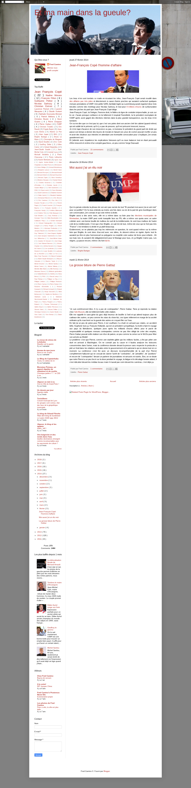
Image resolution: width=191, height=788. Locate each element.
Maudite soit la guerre (45, 344)
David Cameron (43, 192)
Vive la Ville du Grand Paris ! (48, 384)
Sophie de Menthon (52, 294)
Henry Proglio (49, 225)
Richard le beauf (48, 289)
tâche (107, 241)
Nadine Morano (54, 95)
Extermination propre (45, 697)
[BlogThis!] (111, 150)
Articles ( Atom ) (87, 386)
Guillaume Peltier (44, 101)
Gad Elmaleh (39, 215)
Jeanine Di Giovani (44, 241)
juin (41, 494)
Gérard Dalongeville (46, 223)
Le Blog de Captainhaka (47, 359)
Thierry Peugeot (47, 302)
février (42, 508)
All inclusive (58, 165)
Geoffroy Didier (45, 144)
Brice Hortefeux (57, 177)
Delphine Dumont (56, 192)
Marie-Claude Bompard (45, 258)
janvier (42, 527)
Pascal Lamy (54, 276)
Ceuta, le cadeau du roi (46, 361)
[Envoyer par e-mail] (108, 150)
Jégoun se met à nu (46, 382)
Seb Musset (79, 312)
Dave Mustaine (57, 190)
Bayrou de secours (44, 678)
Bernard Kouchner (56, 175)
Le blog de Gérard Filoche (48, 414)
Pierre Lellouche (55, 157)
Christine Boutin (42, 119)
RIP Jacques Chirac (44, 686)
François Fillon (49, 98)
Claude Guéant (55, 111)
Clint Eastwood (53, 187)
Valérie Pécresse (53, 307)
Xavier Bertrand (44, 160)
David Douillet (44, 142)
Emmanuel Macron (44, 198)
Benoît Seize (58, 170)
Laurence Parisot (42, 109)
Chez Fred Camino (45, 676)
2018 (39, 459)
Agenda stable (42, 392)
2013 (39, 532)
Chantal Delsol (57, 180)
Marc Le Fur (53, 253)
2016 (39, 466)
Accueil (113, 381)
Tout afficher (58, 449)
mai (41, 498)
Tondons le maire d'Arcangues (54, 583)
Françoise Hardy (40, 210)
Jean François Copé (85, 153)
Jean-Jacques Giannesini (46, 236)
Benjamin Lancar (44, 170)
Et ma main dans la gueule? (82, 12)
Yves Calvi (38, 314)
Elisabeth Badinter (56, 195)
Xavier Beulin (54, 312)
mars (41, 505)
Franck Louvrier (47, 205)
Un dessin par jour (45, 390)
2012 (39, 535)
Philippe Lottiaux (40, 281)
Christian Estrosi (44, 106)
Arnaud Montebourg (55, 167)
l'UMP (59, 124)
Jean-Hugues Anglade (55, 233)
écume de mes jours (46, 350)
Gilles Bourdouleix (53, 218)
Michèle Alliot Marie (40, 269)
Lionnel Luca (53, 152)
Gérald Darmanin (56, 220)
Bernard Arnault (57, 172)
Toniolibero (42, 398)
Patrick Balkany (48, 116)
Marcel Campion (56, 256)
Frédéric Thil (42, 213)
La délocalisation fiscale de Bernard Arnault (54, 562)
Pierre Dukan (54, 284)
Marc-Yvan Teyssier (41, 256)
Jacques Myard (39, 231)
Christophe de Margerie (53, 139)
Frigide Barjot (48, 129)
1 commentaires (96, 369)
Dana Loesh (45, 190)
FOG (51, 203)
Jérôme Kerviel (48, 246)
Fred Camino (55, 64)
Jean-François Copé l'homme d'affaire (95, 65)
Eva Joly (55, 200)
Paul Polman (38, 279)
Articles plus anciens (147, 381)
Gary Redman (53, 215)
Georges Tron (39, 218)
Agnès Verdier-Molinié (46, 162)
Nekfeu (52, 274)
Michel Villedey (53, 266)
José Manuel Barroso (45, 243)
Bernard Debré (42, 175)
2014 (39, 474)
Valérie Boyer (39, 307)
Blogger (107, 771)
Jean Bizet (51, 231)
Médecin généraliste (55, 271)
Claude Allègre (39, 187)
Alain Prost (47, 165)
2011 (39, 539)
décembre (43, 477)
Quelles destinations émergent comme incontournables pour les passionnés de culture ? (48, 441)
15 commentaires (97, 150)
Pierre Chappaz (55, 122)
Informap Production (51, 228)
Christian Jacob (52, 185)
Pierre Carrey (42, 284)
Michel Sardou (54, 264)
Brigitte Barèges (84, 251)
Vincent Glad (39, 309)
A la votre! (41, 684)
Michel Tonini (39, 266)
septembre (44, 487)
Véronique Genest (40, 312)
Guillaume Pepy (40, 220)
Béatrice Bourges (43, 180)
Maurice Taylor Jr (51, 261)
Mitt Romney (54, 269)
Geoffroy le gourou (52, 629)
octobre (42, 484)
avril (41, 501)
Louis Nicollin (48, 251)
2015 (39, 470)
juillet (41, 491)
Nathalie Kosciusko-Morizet (50, 114)
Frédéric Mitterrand (56, 210)
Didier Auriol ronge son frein (53, 606)
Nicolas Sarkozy (44, 103)
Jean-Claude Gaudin (43, 149)
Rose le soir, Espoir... (45, 352)
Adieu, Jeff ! (41, 428)
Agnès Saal (58, 160)
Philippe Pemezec (56, 281)
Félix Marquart (54, 213)
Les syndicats (49, 248)
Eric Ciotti (58, 142)
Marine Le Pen (56, 132)
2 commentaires (96, 247)
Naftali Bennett (42, 274)
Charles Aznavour (45, 182)
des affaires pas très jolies (81, 101)
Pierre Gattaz (83, 372)
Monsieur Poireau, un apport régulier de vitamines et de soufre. (47, 369)
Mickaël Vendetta (42, 155)
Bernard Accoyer (43, 172)
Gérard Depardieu (51, 147)
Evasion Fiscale (39, 203)
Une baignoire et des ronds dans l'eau (46, 436)
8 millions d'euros (134, 107)
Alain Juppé (44, 134)
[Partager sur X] (114, 150)
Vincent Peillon (53, 309)
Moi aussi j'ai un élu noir (86, 167)
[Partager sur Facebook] (117, 150)
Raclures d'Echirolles (42, 286)
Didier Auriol (42, 195)
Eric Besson (58, 198)
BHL (56, 134)
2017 (39, 463)
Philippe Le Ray (52, 279)
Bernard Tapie (43, 177)
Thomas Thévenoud (51, 304)
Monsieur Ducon (39, 271)
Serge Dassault (49, 291)
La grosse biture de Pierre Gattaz (92, 265)
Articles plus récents (78, 381)
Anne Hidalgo (41, 167)
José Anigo (58, 241)
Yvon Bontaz (49, 314)
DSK (36, 190)
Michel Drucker (39, 264)
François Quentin (51, 208)
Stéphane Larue (41, 297)
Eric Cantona (43, 200)
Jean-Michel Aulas (56, 238)
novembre (43, 480)
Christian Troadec (46, 127)
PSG (44, 276)
